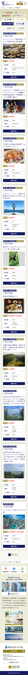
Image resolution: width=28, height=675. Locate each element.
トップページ (3, 7)
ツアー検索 (9, 7)
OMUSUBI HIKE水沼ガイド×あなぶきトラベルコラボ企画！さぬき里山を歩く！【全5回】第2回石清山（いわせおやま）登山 (14, 400)
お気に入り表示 (7, 24)
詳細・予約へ (14, 77)
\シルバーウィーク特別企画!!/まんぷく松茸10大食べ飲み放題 (14, 40)
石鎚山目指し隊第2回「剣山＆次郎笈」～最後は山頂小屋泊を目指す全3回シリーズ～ (14, 347)
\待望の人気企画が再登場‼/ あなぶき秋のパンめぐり (14, 145)
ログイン (21, 1)
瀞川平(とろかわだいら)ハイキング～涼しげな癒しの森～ (14, 248)
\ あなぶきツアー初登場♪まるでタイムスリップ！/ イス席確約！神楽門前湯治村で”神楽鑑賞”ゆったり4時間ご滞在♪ (14, 93)
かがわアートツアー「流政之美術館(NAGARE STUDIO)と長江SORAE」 (14, 195)
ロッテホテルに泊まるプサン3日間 (14, 511)
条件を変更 (19, 24)
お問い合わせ (14, 651)
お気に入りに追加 (8, 36)
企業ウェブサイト (15, 662)
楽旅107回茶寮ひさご (10, 296)
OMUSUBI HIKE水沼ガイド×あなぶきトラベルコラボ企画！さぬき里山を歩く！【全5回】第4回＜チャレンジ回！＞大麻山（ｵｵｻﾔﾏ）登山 (14, 456)
